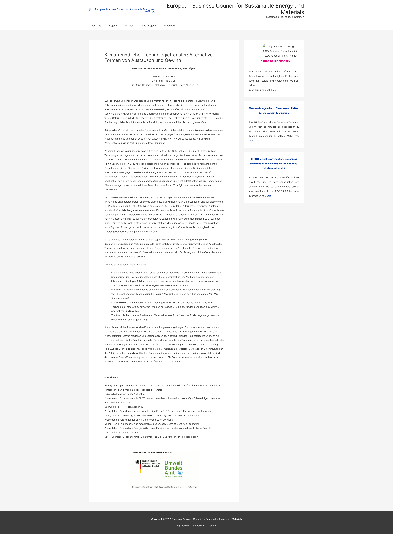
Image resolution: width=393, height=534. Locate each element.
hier (273, 89)
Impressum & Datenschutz (191, 525)
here (268, 195)
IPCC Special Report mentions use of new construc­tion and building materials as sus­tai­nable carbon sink (274, 164)
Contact (212, 525)
